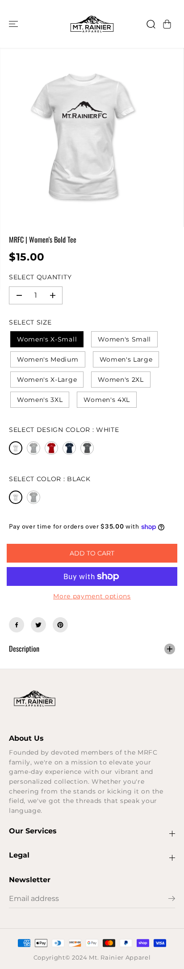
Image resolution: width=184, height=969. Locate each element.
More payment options (92, 596)
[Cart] (167, 24)
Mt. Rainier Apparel (120, 957)
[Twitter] (38, 624)
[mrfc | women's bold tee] (82, 137)
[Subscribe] (171, 899)
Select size (30, 322)
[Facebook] (16, 624)
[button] (14, 24)
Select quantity (40, 277)
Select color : (50, 478)
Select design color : (64, 429)
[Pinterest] (60, 624)
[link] (92, 698)
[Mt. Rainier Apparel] (92, 24)
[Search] (151, 24)
